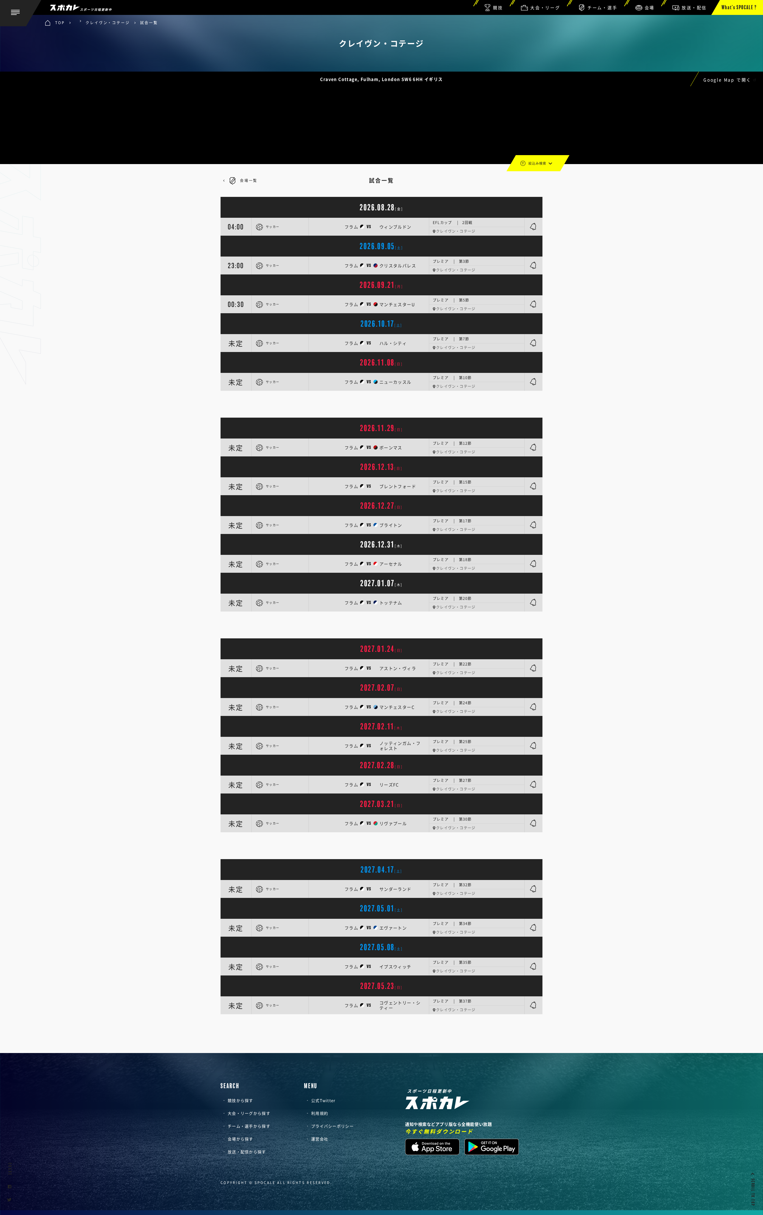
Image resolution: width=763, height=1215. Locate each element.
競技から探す (240, 1100)
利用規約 (319, 1113)
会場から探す (240, 1139)
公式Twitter (323, 1100)
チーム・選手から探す (249, 1126)
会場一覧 (249, 180)
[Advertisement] (381, 404)
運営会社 (319, 1139)
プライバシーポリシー (332, 1126)
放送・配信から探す (247, 1151)
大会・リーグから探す (249, 1113)
